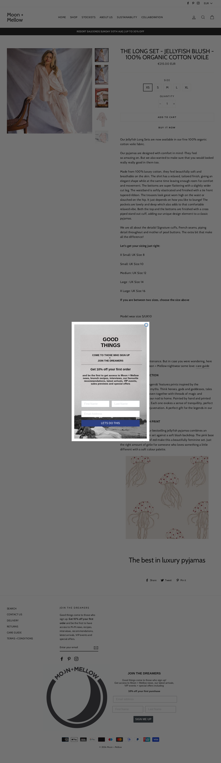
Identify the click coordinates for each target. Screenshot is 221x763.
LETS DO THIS (110, 423)
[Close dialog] (146, 325)
